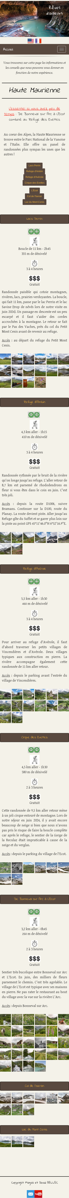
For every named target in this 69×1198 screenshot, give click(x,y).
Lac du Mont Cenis (34, 202)
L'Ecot (34, 190)
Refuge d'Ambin (34, 171)
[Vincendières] (5, 694)
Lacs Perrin (34, 165)
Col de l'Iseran (34, 196)
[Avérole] (52, 694)
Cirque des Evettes (34, 182)
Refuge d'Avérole (34, 177)
